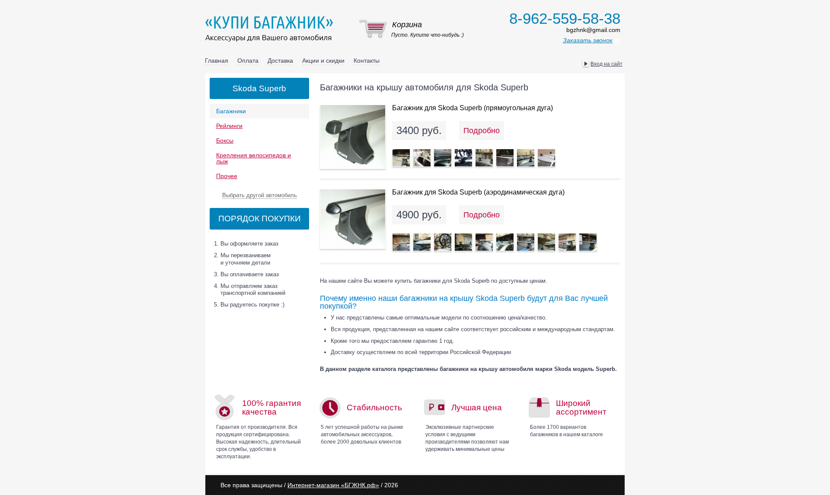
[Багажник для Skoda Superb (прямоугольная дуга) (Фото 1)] (401, 158)
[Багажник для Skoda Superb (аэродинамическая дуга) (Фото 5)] (484, 242)
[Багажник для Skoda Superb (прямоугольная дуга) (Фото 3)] (443, 158)
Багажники (231, 111)
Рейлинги (229, 125)
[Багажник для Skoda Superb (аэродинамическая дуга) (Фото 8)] (546, 242)
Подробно (481, 130)
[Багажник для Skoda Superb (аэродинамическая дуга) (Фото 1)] (401, 242)
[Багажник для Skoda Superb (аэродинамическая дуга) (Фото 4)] (463, 242)
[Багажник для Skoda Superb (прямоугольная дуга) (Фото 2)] (422, 158)
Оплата (248, 60)
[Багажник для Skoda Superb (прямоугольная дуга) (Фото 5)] (484, 158)
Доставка (280, 60)
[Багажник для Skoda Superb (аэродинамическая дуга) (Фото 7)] (526, 242)
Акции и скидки (323, 60)
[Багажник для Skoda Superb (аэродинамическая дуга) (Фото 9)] (567, 242)
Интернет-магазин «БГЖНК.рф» (333, 485)
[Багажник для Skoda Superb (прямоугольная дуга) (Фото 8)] (546, 158)
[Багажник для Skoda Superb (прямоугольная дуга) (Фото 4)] (463, 158)
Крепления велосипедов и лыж (253, 158)
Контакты (367, 60)
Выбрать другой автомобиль (259, 195)
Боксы (224, 140)
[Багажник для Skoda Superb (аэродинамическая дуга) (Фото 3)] (443, 242)
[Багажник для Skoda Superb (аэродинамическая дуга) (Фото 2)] (422, 242)
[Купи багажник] (271, 28)
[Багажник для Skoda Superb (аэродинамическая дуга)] (353, 219)
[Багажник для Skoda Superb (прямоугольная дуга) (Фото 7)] (526, 158)
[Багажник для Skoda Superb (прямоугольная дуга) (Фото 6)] (505, 158)
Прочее (226, 175)
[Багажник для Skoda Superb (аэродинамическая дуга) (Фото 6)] (505, 242)
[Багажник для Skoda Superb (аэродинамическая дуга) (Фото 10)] (588, 242)
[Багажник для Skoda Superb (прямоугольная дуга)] (353, 137)
